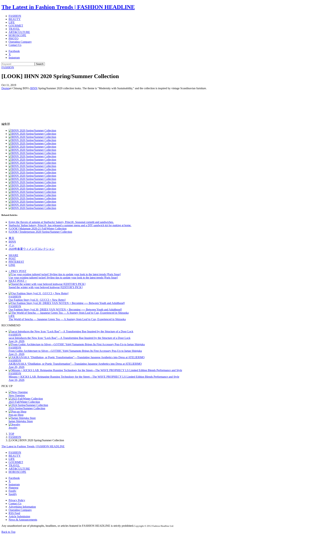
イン (11, 245)
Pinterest (13, 487)
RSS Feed (14, 513)
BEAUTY (15, 19)
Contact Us (15, 45)
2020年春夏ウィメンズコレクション (32, 248)
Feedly (12, 490)
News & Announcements (23, 519)
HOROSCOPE (17, 35)
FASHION (15, 15)
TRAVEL (14, 28)
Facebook (14, 51)
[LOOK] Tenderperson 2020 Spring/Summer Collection (40, 231)
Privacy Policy (17, 500)
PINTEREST (16, 261)
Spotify (13, 494)
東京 (11, 238)
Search (39, 64)
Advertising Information (22, 506)
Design (5, 88)
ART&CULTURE (19, 32)
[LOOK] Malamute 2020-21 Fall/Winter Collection (38, 228)
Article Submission (19, 516)
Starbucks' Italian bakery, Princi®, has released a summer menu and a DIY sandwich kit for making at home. (70, 225)
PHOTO (13, 38)
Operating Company (20, 41)
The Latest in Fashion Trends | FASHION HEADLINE (68, 7)
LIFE (12, 22)
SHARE (13, 255)
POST (12, 258)
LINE (12, 265)
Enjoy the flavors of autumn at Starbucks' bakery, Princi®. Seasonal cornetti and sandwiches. (61, 222)
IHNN (33, 88)
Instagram (14, 57)
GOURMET (16, 25)
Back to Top (8, 531)
